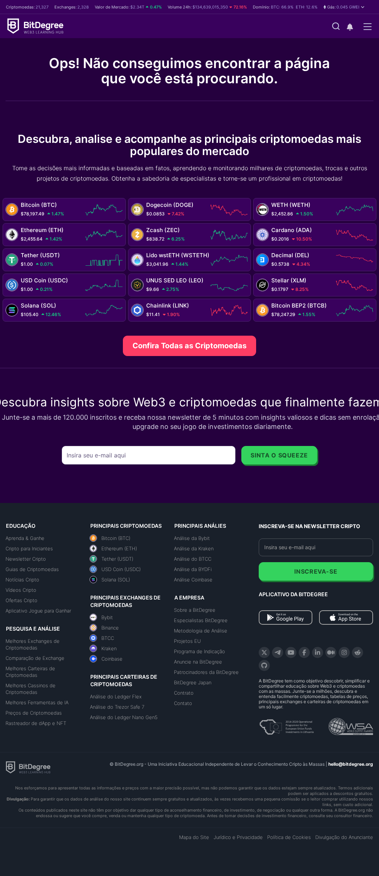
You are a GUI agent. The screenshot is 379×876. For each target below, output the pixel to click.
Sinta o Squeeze (279, 455)
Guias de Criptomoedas (32, 569)
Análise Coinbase (193, 580)
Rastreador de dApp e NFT (36, 723)
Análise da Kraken (194, 548)
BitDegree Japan (192, 682)
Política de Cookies (289, 837)
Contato (183, 703)
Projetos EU (187, 641)
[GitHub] (264, 665)
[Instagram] (344, 652)
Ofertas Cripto (21, 600)
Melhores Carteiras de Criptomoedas (30, 671)
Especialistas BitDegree (201, 620)
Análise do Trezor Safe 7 (117, 707)
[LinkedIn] (317, 652)
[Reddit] (357, 652)
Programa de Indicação (199, 651)
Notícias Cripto (22, 580)
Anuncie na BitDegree (198, 662)
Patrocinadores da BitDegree (206, 672)
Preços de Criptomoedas (34, 713)
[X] (264, 652)
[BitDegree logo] (28, 767)
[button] (344, 7)
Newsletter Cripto (26, 559)
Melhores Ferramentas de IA (37, 702)
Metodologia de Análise (200, 631)
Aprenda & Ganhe (25, 538)
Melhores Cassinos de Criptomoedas (31, 688)
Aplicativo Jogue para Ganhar (38, 611)
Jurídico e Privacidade (238, 837)
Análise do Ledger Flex (116, 696)
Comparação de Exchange (35, 658)
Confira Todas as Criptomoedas (189, 345)
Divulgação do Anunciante (344, 837)
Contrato (184, 693)
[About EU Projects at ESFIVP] (286, 724)
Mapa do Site (194, 837)
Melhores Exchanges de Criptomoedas (33, 644)
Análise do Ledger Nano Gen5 (124, 717)
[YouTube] (290, 652)
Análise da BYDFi (193, 569)
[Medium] (330, 652)
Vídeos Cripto (21, 590)
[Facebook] (304, 652)
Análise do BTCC (192, 559)
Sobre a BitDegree (194, 610)
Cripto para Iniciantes (29, 548)
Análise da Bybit (192, 538)
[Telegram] (277, 652)
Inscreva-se (315, 571)
